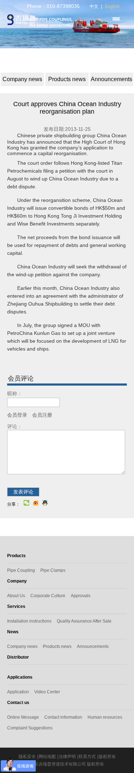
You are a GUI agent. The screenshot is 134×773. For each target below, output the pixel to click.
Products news (57, 646)
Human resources (105, 717)
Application (18, 691)
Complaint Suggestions (30, 727)
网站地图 (47, 756)
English (112, 6)
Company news (22, 646)
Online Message (23, 717)
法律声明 (67, 756)
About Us (16, 595)
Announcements (93, 646)
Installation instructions (29, 621)
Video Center (47, 691)
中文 (94, 6)
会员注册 (42, 415)
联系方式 (87, 756)
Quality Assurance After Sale (84, 621)
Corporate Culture (47, 595)
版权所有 (107, 756)
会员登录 (17, 415)
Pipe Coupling (21, 570)
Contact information (63, 717)
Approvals (80, 595)
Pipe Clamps (52, 570)
